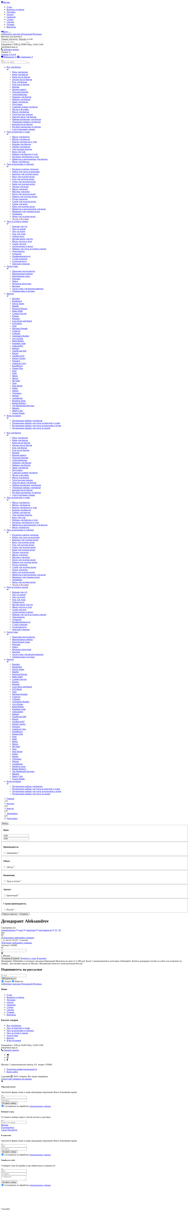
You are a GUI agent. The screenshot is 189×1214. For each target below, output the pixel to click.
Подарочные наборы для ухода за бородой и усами (36, 423)
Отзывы (10, 24)
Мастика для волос (21, 191)
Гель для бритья (19, 82)
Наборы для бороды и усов (25, 154)
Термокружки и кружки (23, 291)
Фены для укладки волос (24, 216)
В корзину (42, 958)
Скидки (10, 22)
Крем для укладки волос (23, 184)
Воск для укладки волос (23, 176)
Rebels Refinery (19, 403)
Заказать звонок (11, 49)
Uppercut (16, 331)
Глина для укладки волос (24, 181)
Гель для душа (18, 234)
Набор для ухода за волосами (26, 171)
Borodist (16, 298)
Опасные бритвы (20, 92)
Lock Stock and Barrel (22, 321)
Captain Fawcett (19, 313)
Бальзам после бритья (22, 124)
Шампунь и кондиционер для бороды (30, 159)
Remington (17, 301)
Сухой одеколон (19, 259)
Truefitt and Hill (19, 351)
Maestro (15, 408)
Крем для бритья (20, 74)
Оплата (10, 14)
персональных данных (40, 1106)
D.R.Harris (17, 323)
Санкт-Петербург (9, 1130)
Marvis (15, 378)
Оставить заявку (9, 1103)
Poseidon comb (19, 343)
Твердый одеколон (21, 264)
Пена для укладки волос (23, 206)
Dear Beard (17, 386)
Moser (15, 376)
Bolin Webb (17, 311)
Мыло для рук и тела (22, 241)
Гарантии (11, 17)
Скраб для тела (19, 244)
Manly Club (17, 410)
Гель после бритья (20, 84)
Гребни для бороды (21, 147)
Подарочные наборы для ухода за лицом (31, 428)
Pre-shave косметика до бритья (26, 127)
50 (60, 930)
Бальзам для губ (19, 226)
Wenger (15, 396)
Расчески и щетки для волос (25, 169)
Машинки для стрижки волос (26, 211)
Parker (15, 388)
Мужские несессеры (21, 283)
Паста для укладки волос (24, 194)
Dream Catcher (18, 358)
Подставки (17, 104)
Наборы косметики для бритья (26, 119)
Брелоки (16, 286)
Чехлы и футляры (20, 109)
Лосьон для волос (20, 186)
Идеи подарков (14, 415)
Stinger (15, 391)
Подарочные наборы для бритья (27, 420)
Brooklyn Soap (18, 401)
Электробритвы (19, 94)
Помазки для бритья (21, 97)
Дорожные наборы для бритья (26, 122)
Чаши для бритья (20, 102)
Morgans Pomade (20, 328)
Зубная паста (18, 236)
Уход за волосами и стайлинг (20, 164)
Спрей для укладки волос (24, 201)
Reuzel (15, 353)
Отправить (24, 914)
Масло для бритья (20, 112)
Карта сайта (12, 1072)
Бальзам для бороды (21, 144)
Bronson (16, 318)
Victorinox (16, 393)
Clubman (16, 333)
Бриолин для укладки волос (25, 174)
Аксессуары (12, 266)
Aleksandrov (17, 346)
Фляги (15, 281)
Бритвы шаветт (19, 89)
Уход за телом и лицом (17, 221)
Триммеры (17, 214)
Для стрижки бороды (22, 149)
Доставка (11, 12)
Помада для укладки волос (24, 196)
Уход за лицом (19, 229)
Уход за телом (18, 231)
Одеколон (16, 254)
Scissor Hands (18, 413)
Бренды (10, 293)
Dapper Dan (17, 368)
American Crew (19, 363)
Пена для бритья (20, 72)
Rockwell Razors (19, 308)
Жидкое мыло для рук (22, 239)
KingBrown (17, 366)
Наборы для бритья (21, 99)
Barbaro (15, 348)
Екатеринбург (7, 1127)
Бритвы (15, 87)
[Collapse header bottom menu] (2, 60)
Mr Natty (16, 381)
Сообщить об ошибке (21, 1079)
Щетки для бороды (21, 139)
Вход (5, 31)
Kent (14, 371)
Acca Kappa (17, 338)
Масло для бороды (21, 137)
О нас (9, 7)
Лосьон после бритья (22, 79)
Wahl (14, 373)
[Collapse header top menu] (10, 32)
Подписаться (9, 978)
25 (56, 930)
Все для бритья (14, 67)
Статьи (10, 19)
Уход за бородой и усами (18, 132)
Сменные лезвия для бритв (25, 107)
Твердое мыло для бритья (24, 117)
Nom (14, 383)
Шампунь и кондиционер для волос (29, 209)
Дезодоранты (18, 251)
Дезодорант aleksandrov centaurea (16, 943)
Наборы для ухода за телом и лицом (29, 249)
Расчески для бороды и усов (25, 156)
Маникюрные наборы (22, 274)
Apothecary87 (18, 356)
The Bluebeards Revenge (23, 405)
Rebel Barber (18, 341)
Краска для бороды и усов (24, 142)
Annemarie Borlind (20, 336)
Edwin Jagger (18, 303)
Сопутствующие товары (23, 129)
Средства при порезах (22, 114)
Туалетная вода (19, 261)
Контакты (11, 27)
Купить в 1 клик (28, 958)
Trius (14, 326)
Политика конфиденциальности (22, 1069)
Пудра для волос (20, 199)
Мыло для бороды (20, 161)
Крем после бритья (21, 77)
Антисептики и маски (22, 246)
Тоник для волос (20, 204)
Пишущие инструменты (23, 271)
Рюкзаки (16, 278)
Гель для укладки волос (23, 179)
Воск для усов (18, 152)
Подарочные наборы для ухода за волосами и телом (36, 425)
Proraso (15, 316)
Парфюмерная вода (21, 256)
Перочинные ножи (21, 276)
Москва (6, 2)
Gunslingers (17, 398)
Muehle (15, 306)
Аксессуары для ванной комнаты (27, 288)
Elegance (16, 361)
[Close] (2, 1095)
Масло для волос (20, 189)
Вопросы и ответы (15, 9)
